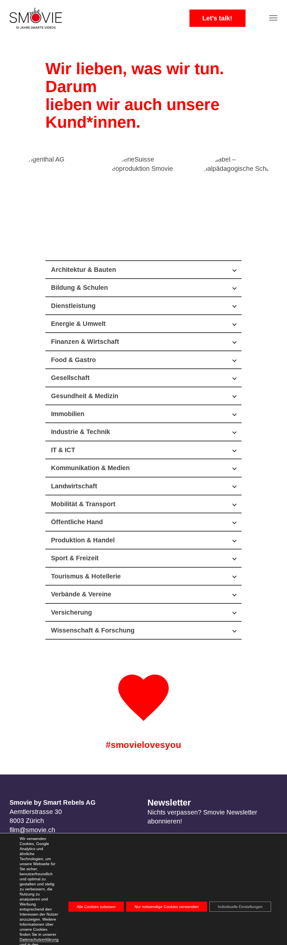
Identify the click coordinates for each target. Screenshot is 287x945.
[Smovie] (38, 18)
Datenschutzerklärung (39, 939)
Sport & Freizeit (75, 558)
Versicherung (71, 612)
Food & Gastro (73, 359)
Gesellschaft (70, 377)
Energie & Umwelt (78, 323)
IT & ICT (63, 450)
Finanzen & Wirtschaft (85, 341)
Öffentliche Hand (77, 522)
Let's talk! (217, 18)
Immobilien (67, 413)
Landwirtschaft (74, 486)
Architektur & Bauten (83, 269)
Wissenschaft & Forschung (93, 630)
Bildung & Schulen (79, 287)
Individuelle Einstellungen (240, 906)
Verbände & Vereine (81, 594)
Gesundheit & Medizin (84, 396)
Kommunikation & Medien (90, 468)
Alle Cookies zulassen (96, 906)
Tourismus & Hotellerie (86, 576)
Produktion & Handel (83, 540)
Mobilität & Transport (83, 504)
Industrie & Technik (80, 431)
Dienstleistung (73, 305)
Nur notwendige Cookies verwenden (167, 906)
